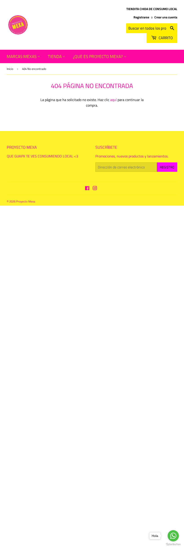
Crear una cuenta (165, 17)
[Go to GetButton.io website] (173, 544)
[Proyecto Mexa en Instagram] (95, 188)
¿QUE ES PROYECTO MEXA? (98, 56)
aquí (113, 99)
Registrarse (141, 17)
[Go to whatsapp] (173, 535)
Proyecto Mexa (25, 201)
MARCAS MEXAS (22, 56)
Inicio (10, 69)
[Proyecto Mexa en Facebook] (87, 188)
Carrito (165, 38)
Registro (167, 167)
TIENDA (55, 56)
